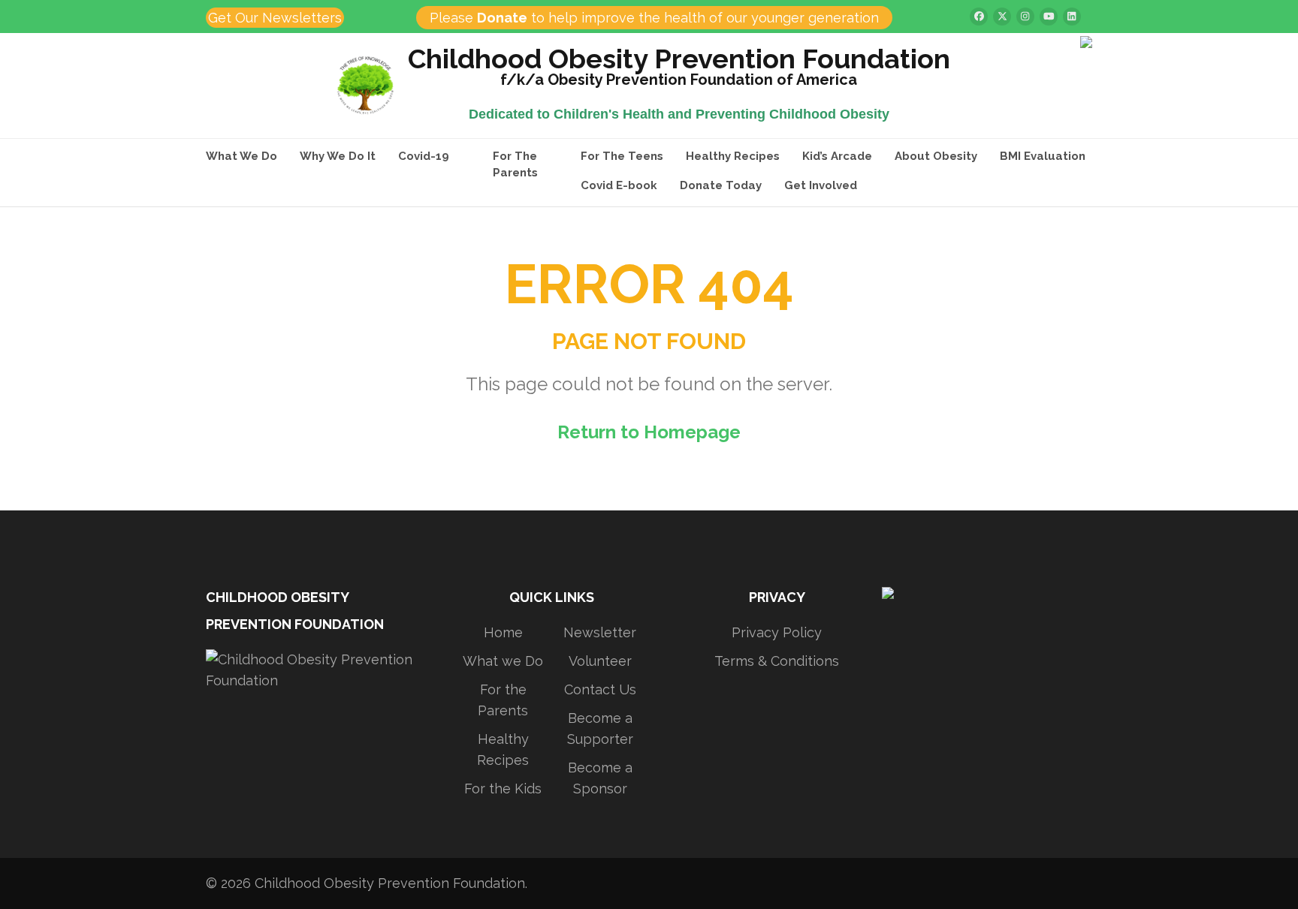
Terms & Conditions (776, 661)
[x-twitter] (1002, 17)
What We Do (241, 156)
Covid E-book (619, 185)
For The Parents (515, 164)
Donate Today (721, 185)
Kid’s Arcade (837, 156)
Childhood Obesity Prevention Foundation (679, 61)
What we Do (503, 661)
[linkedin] (1072, 17)
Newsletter (599, 632)
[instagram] (1025, 17)
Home (503, 632)
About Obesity (936, 156)
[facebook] (979, 17)
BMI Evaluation (1042, 156)
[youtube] (1049, 17)
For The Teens (622, 156)
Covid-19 (423, 156)
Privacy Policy (777, 632)
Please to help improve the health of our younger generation (654, 18)
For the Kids (503, 788)
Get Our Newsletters (275, 18)
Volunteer (600, 661)
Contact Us (600, 689)
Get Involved (820, 185)
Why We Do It (338, 156)
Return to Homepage (649, 432)
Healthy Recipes (733, 156)
